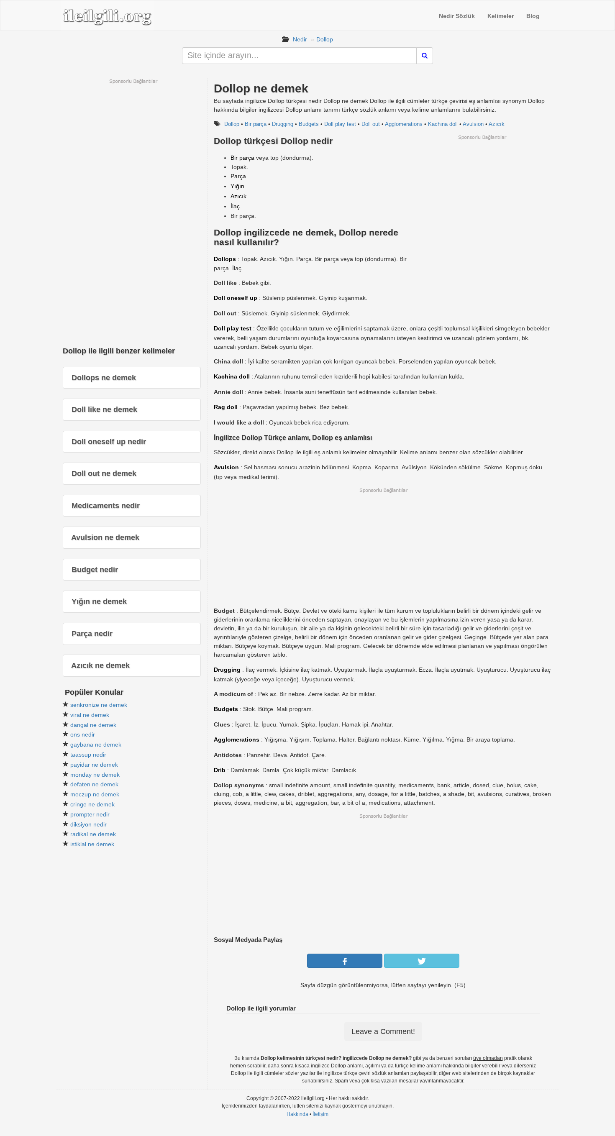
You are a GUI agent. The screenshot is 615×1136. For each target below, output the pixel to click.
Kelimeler (500, 16)
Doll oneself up (235, 297)
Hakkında (297, 1114)
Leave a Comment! (383, 1031)
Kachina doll (443, 124)
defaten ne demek (94, 784)
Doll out (370, 124)
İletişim (320, 1114)
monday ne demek (95, 774)
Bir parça (255, 124)
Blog (533, 16)
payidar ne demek (94, 764)
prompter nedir (90, 814)
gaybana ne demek (95, 744)
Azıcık (497, 124)
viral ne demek (89, 714)
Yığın (237, 186)
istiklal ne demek (92, 844)
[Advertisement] (482, 199)
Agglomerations (404, 124)
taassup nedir (88, 754)
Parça (238, 176)
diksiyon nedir (88, 824)
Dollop (324, 39)
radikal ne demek (93, 834)
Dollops (225, 259)
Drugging (282, 124)
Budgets (309, 124)
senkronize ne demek (98, 704)
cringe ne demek (92, 804)
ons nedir (82, 734)
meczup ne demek (94, 794)
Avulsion (473, 124)
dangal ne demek (93, 725)
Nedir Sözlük (457, 16)
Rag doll (226, 407)
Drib (220, 770)
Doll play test (340, 124)
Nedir (300, 39)
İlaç (235, 206)
